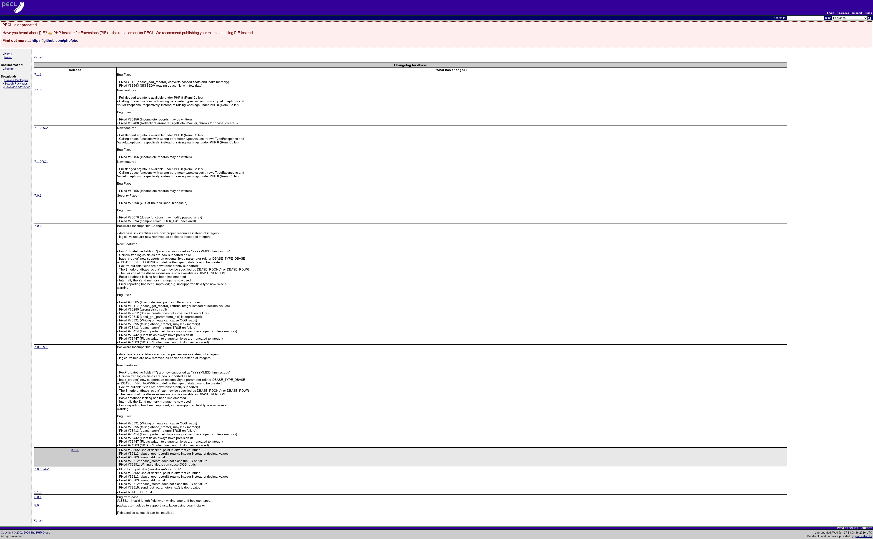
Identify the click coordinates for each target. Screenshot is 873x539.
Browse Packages (17, 80)
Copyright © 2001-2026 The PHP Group (25, 532)
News (9, 57)
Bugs (868, 13)
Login (830, 13)
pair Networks (863, 536)
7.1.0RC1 (41, 161)
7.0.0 (38, 226)
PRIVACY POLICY (847, 528)
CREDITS (866, 528)
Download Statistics (18, 87)
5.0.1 (38, 497)
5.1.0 (38, 492)
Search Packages (17, 83)
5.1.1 (75, 450)
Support (857, 13)
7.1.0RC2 (41, 128)
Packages (843, 13)
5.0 (36, 505)
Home (9, 53)
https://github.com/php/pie (54, 41)
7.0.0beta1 (42, 469)
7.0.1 (38, 195)
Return (38, 57)
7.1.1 (38, 74)
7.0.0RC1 (41, 347)
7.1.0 (38, 90)
